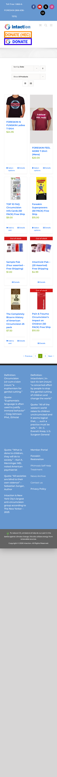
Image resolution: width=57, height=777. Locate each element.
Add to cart (11, 229)
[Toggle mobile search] (45, 25)
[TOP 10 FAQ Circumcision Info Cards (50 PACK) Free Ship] (15, 188)
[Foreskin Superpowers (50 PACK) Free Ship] (41, 188)
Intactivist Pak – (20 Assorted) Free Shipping (41, 265)
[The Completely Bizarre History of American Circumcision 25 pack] (15, 299)
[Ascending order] (43, 68)
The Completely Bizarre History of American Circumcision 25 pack (15, 321)
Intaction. (28, 543)
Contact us (37, 482)
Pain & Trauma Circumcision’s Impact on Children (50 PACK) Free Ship (41, 320)
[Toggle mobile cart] (40, 25)
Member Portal (39, 450)
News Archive (38, 476)
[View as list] (30, 83)
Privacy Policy (38, 489)
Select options (11, 169)
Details (22, 168)
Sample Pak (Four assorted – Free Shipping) (15, 265)
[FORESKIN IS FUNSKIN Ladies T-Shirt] (15, 106)
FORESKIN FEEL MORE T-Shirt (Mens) (41, 151)
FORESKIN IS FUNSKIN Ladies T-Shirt (15, 125)
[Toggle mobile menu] (51, 25)
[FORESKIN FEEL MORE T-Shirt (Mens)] (41, 119)
